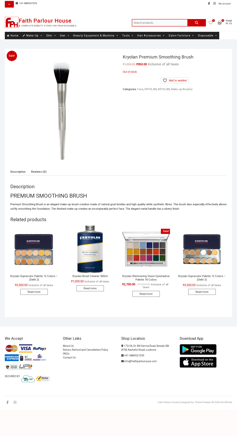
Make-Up (32, 35)
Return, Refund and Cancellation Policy (85, 349)
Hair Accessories (149, 35)
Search (196, 22)
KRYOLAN (151, 89)
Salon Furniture (179, 35)
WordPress (226, 402)
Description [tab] (18, 171)
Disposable (205, 35)
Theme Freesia (202, 402)
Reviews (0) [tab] (38, 171)
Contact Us (69, 357)
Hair (63, 35)
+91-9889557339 (28, 3)
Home (15, 35)
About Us (68, 345)
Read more (34, 291)
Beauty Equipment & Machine (93, 35)
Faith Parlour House (45, 20)
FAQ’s (66, 353)
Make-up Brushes (182, 89)
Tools (126, 35)
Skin (49, 35)
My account (225, 3)
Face (140, 89)
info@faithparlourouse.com (140, 361)
